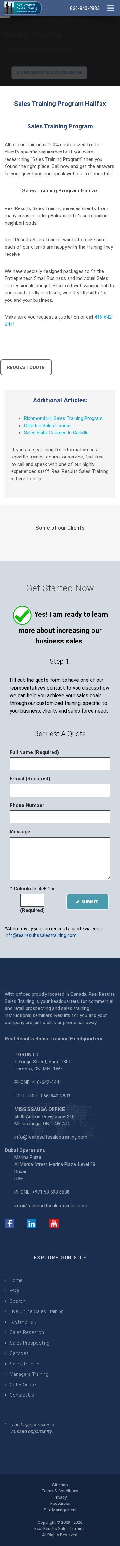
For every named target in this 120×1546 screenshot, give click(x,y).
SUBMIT (91, 901)
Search (17, 1301)
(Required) (32, 910)
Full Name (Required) (34, 752)
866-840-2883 (55, 1096)
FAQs (15, 1290)
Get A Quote (23, 1385)
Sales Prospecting (29, 1343)
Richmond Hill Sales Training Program (63, 418)
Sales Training (24, 1364)
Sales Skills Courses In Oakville (56, 433)
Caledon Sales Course (47, 426)
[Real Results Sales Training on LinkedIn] (31, 1223)
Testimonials (23, 1322)
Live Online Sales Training (37, 1311)
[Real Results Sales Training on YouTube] (54, 1223)
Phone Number (27, 805)
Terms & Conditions (60, 1490)
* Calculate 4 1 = (32, 889)
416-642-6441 (46, 1082)
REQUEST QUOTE (26, 367)
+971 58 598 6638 (50, 1192)
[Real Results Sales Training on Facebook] (9, 1223)
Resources (60, 1503)
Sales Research (27, 1332)
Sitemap (60, 1484)
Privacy (60, 1497)
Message (20, 832)
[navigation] (110, 7)
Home (16, 1280)
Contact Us (22, 1395)
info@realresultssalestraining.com (40, 935)
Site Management (60, 1509)
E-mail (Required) (30, 779)
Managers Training (29, 1374)
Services (19, 1353)
